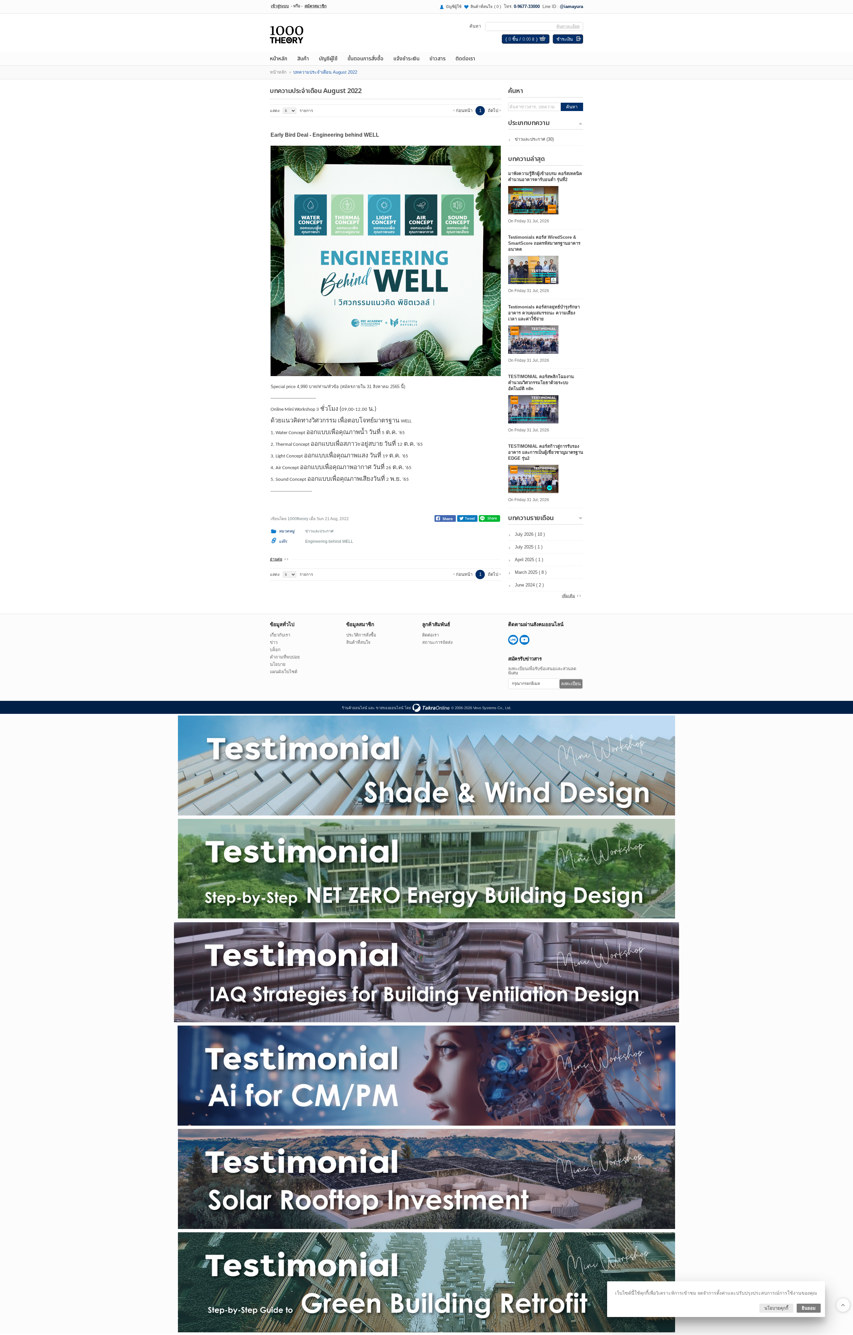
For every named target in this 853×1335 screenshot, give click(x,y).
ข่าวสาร (437, 59)
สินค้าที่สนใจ (485, 6)
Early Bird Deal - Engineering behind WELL (325, 135)
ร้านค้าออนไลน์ (354, 708)
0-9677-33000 (527, 6)
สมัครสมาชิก (316, 6)
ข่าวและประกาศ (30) (534, 139)
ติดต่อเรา (465, 59)
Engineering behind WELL (329, 541)
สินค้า (303, 59)
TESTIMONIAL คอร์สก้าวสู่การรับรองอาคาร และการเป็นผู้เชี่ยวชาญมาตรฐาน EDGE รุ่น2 (545, 452)
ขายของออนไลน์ (390, 708)
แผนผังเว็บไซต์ (283, 671)
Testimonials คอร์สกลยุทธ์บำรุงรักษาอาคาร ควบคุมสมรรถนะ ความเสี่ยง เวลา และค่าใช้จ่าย (544, 312)
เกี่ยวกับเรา (280, 634)
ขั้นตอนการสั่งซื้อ (366, 59)
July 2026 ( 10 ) (530, 534)
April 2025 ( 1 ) (529, 559)
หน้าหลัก (278, 59)
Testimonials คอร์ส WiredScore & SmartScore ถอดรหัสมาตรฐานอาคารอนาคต (544, 243)
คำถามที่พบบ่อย (285, 656)
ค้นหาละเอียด (568, 26)
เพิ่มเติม (568, 595)
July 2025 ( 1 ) (528, 546)
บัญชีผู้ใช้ (453, 6)
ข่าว (274, 642)
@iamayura (571, 6)
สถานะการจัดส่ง (437, 642)
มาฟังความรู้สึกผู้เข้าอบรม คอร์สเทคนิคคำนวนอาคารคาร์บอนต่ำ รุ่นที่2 (545, 176)
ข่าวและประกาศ (319, 531)
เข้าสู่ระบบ (280, 6)
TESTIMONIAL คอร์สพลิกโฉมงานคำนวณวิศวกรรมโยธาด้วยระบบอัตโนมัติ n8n (541, 382)
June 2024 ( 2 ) (529, 584)
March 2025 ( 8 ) (530, 572)
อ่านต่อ (276, 559)
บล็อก (275, 649)
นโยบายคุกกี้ (776, 1308)
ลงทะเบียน (571, 683)
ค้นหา (571, 106)
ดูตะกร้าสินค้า (542, 39)
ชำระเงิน (564, 39)
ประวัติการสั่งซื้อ (361, 634)
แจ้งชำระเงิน (407, 59)
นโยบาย (278, 664)
